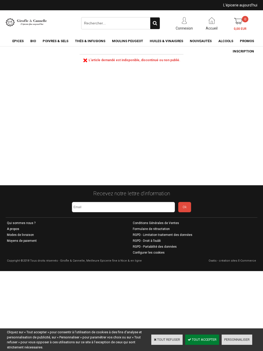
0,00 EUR (240, 29)
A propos (13, 229)
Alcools (225, 41)
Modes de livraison (20, 235)
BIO (33, 41)
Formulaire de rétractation (151, 229)
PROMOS (247, 41)
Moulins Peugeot (127, 41)
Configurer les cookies (149, 252)
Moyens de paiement (22, 241)
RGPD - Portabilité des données (155, 246)
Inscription (243, 51)
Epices (18, 41)
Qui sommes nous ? (21, 223)
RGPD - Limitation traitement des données (162, 235)
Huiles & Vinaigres (166, 41)
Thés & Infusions (90, 41)
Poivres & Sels (55, 41)
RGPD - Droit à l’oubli (147, 241)
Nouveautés (201, 41)
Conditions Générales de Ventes (156, 223)
